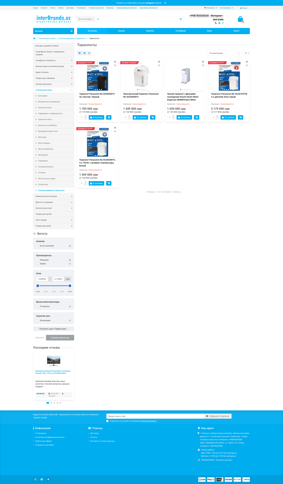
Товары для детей (43, 214)
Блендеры (42, 96)
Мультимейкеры (45, 149)
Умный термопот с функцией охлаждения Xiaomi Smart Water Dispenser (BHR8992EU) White (183, 97)
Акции (35, 8)
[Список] (84, 53)
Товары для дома (43, 226)
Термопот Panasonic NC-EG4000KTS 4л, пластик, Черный (97, 95)
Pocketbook (181, 31)
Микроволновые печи (48, 131)
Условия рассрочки (96, 8)
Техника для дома (44, 84)
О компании (81, 8)
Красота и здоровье (44, 202)
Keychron (150, 31)
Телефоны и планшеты (46, 60)
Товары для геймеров (45, 78)
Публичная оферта (43, 441)
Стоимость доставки (44, 445)
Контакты (110, 8)
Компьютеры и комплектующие (50, 66)
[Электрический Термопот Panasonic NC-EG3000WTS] (141, 76)
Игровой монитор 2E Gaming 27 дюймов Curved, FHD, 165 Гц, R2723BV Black (52, 372)
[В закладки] (115, 61)
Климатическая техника (46, 196)
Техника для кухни (47, 38)
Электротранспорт (44, 208)
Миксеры (42, 137)
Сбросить (39, 337)
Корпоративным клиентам (127, 8)
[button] (47, 403)
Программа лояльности (148, 8)
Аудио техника (42, 72)
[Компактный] (89, 53)
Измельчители (45, 107)
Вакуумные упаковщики (49, 102)
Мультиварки (44, 143)
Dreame (121, 31)
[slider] (38, 286)
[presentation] (33, 375)
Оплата (61, 8)
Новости (44, 8)
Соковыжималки (46, 167)
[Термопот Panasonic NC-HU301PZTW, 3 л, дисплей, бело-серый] (229, 76)
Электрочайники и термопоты (72, 38)
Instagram (149, 3)
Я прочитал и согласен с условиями (133, 421)
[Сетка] (79, 53)
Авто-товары (41, 220)
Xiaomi (236, 31)
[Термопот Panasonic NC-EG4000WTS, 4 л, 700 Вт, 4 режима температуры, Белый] (97, 142)
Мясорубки (43, 155)
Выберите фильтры (60, 337)
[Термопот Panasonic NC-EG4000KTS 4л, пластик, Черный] (97, 76)
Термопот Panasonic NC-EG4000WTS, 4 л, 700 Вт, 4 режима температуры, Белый (97, 163)
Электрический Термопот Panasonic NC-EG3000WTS (141, 95)
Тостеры (42, 172)
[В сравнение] (115, 65)
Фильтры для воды (46, 178)
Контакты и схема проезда (102, 441)
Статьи (52, 8)
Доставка (70, 8)
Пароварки (43, 161)
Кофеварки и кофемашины (50, 113)
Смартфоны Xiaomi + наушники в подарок (50, 53)
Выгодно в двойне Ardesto (47, 46)
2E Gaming (92, 31)
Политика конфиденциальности (50, 437)
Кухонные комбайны (47, 125)
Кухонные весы (45, 119)
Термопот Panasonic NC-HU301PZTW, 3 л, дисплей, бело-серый (229, 95)
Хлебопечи (43, 184)
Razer (209, 31)
